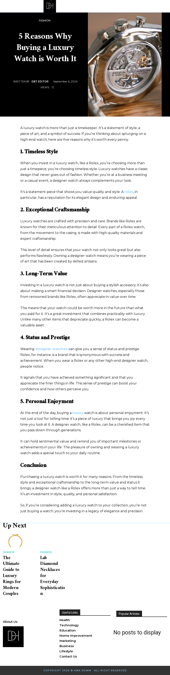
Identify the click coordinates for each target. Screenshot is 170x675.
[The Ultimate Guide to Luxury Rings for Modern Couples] (15, 540)
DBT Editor (40, 81)
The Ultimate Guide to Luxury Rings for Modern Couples (12, 576)
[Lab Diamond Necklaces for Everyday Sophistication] (52, 540)
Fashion (44, 20)
